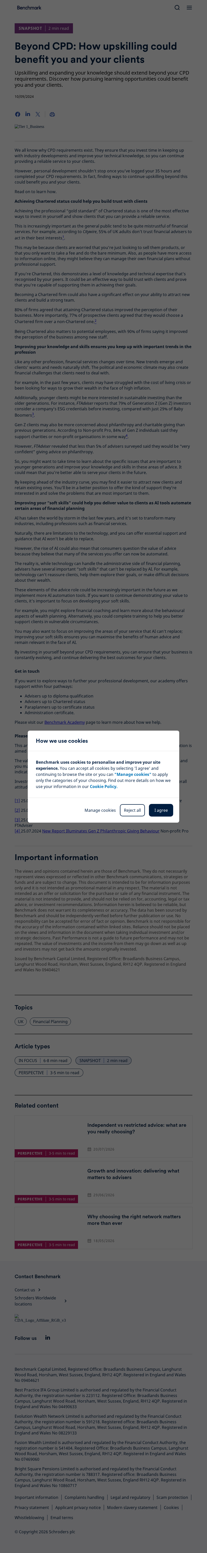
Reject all (132, 810)
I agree (161, 810)
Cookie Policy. (104, 786)
